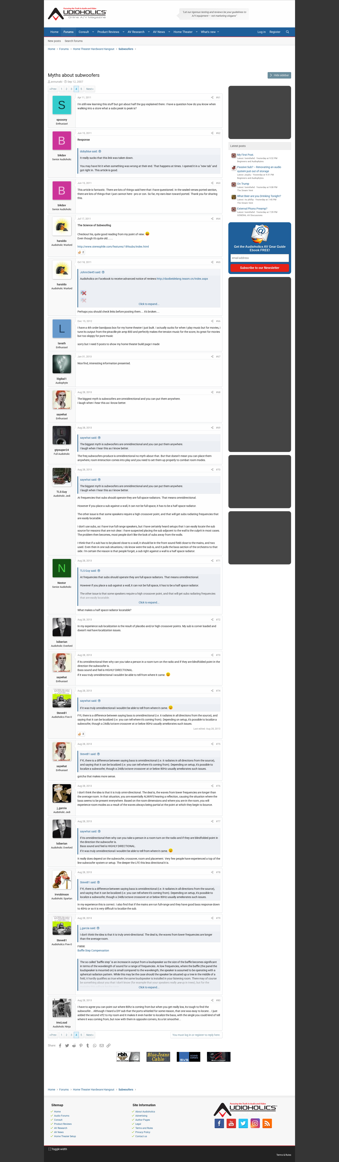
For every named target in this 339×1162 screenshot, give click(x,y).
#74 (218, 690)
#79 (218, 918)
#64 (218, 218)
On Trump (243, 183)
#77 (218, 821)
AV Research (136, 32)
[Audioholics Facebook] (219, 1127)
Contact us (141, 1136)
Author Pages (142, 1120)
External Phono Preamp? (252, 208)
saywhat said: (88, 437)
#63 (218, 183)
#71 (218, 560)
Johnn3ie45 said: (90, 272)
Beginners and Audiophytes (250, 161)
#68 (218, 392)
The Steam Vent (245, 190)
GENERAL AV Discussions (249, 215)
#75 (218, 743)
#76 (218, 785)
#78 (218, 872)
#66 (218, 321)
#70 (218, 469)
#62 (218, 133)
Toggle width (59, 1149)
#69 (218, 427)
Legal (138, 1124)
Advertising (141, 1115)
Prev (53, 88)
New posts (54, 40)
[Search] (287, 32)
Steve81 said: (88, 754)
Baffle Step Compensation (93, 950)
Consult (84, 32)
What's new (208, 32)
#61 (218, 97)
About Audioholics (145, 1111)
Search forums (74, 40)
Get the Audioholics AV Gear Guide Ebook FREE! (260, 248)
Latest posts (238, 145)
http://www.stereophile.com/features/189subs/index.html (113, 246)
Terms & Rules (283, 1155)
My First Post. (245, 154)
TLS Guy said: (88, 570)
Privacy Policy (142, 1132)
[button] (93, 32)
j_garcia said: (88, 928)
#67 (218, 356)
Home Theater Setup (65, 1136)
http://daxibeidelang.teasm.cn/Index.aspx (182, 278)
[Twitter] (243, 1127)
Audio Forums (61, 1115)
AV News (159, 32)
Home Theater (183, 32)
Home (54, 32)
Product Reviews (108, 32)
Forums (69, 32)
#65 (218, 262)
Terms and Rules (144, 1128)
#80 (218, 1000)
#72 (218, 619)
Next (89, 88)
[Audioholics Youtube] (231, 1127)
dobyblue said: (89, 151)
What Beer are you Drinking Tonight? (259, 196)
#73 (218, 655)
